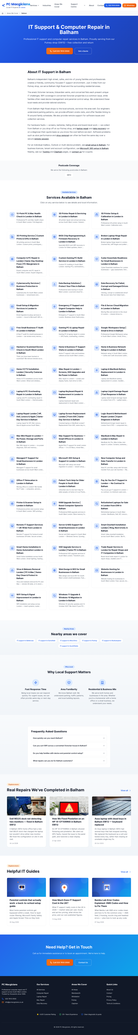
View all (124, 790)
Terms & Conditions (113, 1003)
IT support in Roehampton (111, 640)
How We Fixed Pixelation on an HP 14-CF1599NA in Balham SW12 (68, 821)
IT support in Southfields (69, 646)
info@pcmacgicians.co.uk (14, 1002)
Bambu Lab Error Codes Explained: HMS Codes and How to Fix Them (111, 903)
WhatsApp (131, 5)
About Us (110, 990)
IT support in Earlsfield (46, 640)
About (91, 5)
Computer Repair (43, 993)
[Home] (2, 13)
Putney (74, 1000)
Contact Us (83, 962)
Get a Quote (83, 51)
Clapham (58, 152)
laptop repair (83, 128)
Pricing (109, 996)
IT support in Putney (89, 640)
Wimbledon (75, 996)
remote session (41, 139)
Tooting (46, 152)
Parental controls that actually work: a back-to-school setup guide (25, 903)
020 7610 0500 (113, 5)
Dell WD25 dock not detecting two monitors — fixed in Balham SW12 (26, 821)
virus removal (62, 135)
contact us (77, 152)
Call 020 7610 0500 (61, 51)
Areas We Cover (58, 5)
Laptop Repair (42, 996)
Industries (47, 5)
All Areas (75, 990)
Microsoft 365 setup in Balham (94, 148)
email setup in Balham (95, 145)
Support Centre (74, 5)
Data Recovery (42, 1003)
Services (33, 5)
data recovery (99, 128)
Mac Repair (41, 1000)
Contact (100, 5)
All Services (41, 990)
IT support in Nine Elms (68, 640)
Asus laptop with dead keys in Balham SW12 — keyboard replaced (110, 821)
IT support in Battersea (25, 640)
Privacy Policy (111, 1000)
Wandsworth (76, 993)
